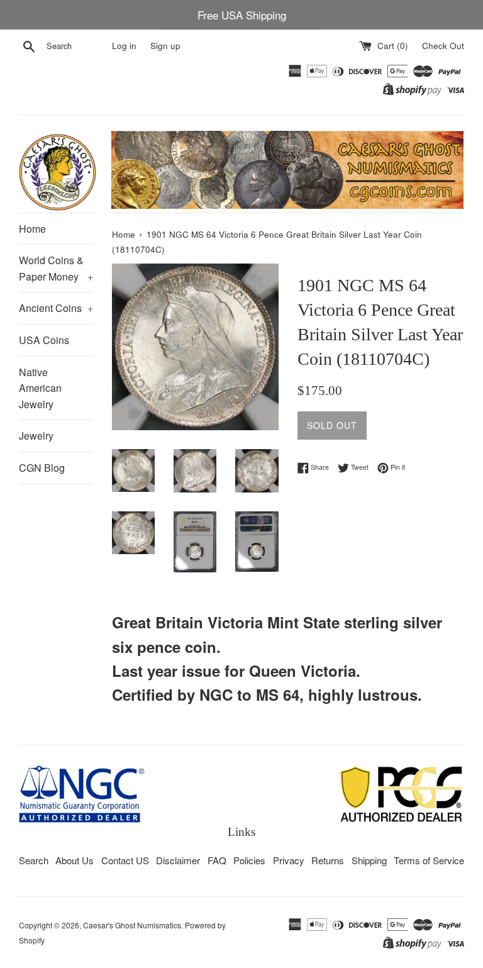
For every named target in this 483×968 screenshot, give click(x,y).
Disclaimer (178, 860)
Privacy (288, 860)
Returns (327, 860)
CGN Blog (42, 467)
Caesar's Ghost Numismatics (132, 925)
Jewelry (36, 435)
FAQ (217, 860)
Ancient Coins (56, 308)
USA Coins (44, 340)
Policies (249, 860)
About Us (74, 860)
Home (32, 228)
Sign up (165, 46)
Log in (124, 46)
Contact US (125, 860)
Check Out (443, 46)
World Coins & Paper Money (56, 268)
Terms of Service (429, 860)
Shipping (369, 860)
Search (33, 860)
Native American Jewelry (40, 388)
